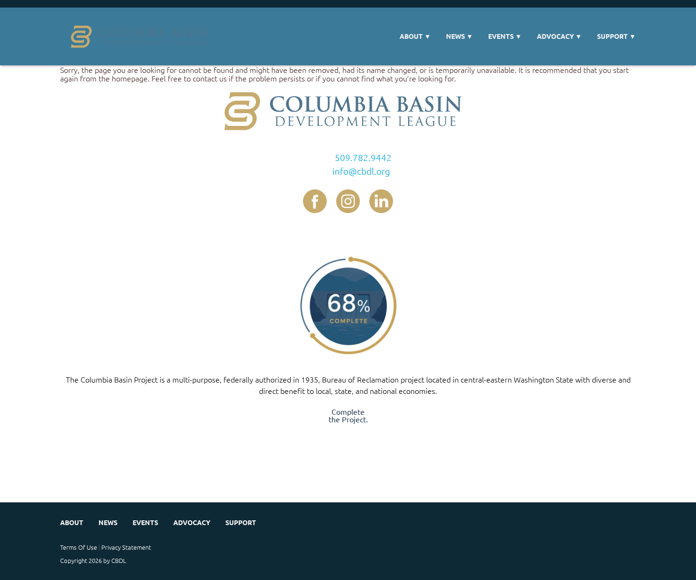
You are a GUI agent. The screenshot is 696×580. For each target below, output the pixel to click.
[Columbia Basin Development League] (143, 36)
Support (616, 36)
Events (505, 36)
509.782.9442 (363, 157)
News (459, 36)
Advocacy (559, 36)
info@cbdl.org (361, 171)
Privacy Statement (126, 547)
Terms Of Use (78, 547)
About (415, 36)
